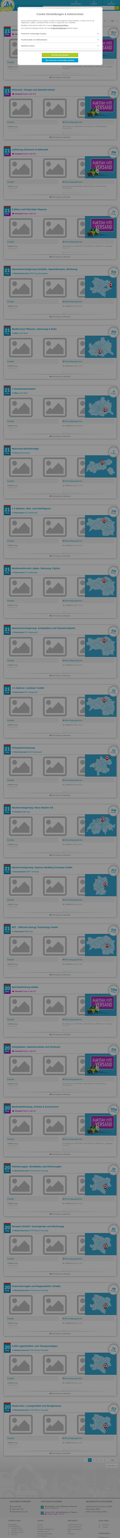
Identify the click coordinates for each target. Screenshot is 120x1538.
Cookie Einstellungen (58, 28)
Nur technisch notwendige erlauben (60, 60)
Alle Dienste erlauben (60, 55)
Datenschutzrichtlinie (60, 25)
